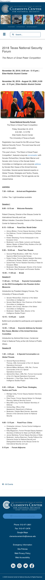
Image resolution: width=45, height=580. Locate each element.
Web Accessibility (22, 557)
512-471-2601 (25, 524)
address (38, 164)
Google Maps (22, 532)
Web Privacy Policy (22, 553)
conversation (33, 155)
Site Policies (22, 548)
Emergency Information (22, 544)
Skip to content (5, 1)
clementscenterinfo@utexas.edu (22, 536)
